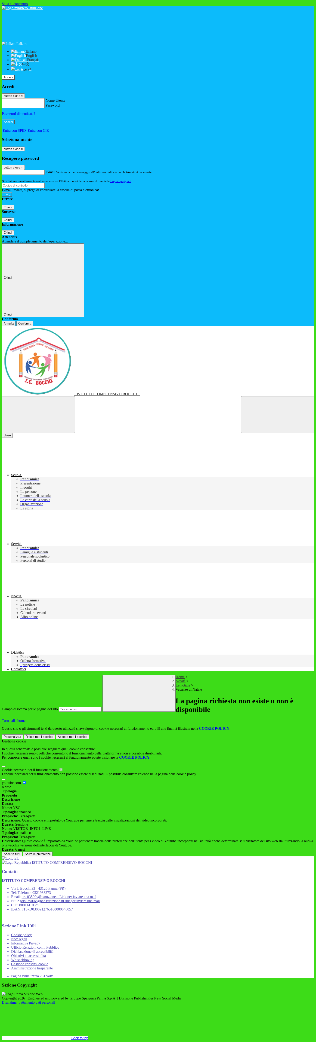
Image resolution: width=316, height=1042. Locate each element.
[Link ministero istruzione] (22, 8)
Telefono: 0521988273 (34, 893)
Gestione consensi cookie (29, 964)
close (7, 435)
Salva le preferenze (38, 854)
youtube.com (12, 783)
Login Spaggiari (120, 181)
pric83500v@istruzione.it (59, 897)
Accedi (8, 77)
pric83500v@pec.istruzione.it (60, 901)
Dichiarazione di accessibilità (32, 951)
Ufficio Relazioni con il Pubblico (35, 947)
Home (180, 677)
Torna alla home (13, 721)
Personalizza (12, 737)
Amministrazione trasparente (32, 968)
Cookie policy (21, 935)
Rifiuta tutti (39, 737)
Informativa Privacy (25, 943)
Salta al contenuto (15, 4)
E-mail (50, 172)
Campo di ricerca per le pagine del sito (30, 709)
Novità (181, 681)
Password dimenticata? (18, 114)
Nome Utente (55, 100)
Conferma (24, 323)
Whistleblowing (22, 960)
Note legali (19, 939)
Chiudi (8, 207)
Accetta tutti (72, 737)
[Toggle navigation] (38, 414)
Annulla (9, 323)
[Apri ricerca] (277, 414)
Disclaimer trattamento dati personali (28, 1002)
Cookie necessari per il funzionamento (30, 770)
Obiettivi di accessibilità (28, 956)
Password (53, 105)
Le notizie (183, 685)
